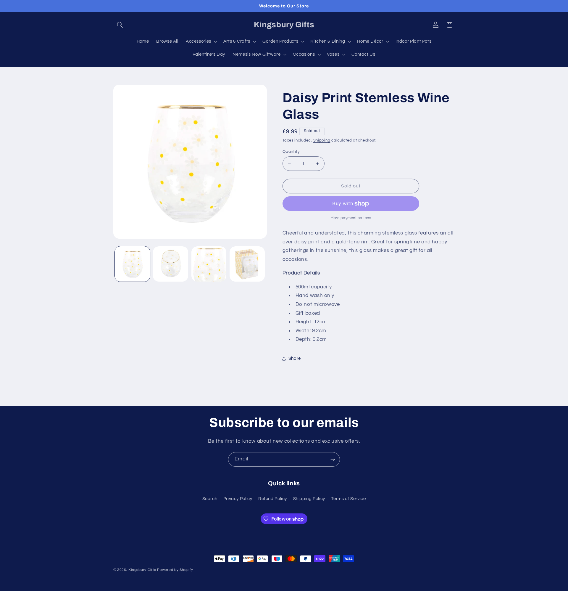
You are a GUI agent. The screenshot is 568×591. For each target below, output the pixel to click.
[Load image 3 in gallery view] (209, 264)
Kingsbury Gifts (142, 569)
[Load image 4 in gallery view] (247, 264)
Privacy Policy (237, 499)
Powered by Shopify (175, 569)
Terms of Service (348, 499)
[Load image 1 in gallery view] (132, 264)
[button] (120, 25)
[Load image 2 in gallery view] (170, 264)
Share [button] (294, 358)
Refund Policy (272, 499)
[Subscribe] (333, 459)
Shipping (321, 140)
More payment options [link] (350, 218)
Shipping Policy (309, 499)
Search (209, 499)
